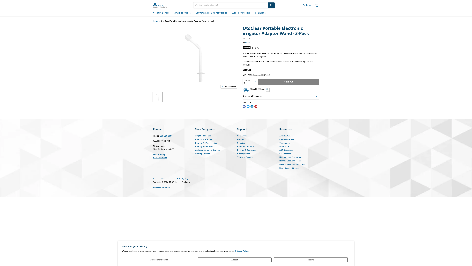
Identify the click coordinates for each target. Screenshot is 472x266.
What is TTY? (285, 146)
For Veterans (285, 154)
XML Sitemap (159, 154)
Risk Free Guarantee (246, 146)
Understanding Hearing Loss (292, 164)
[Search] (271, 5)
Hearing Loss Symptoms (290, 161)
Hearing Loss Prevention (290, 157)
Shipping (241, 143)
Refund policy (182, 179)
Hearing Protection (203, 139)
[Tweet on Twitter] (248, 106)
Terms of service (168, 179)
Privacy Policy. (242, 251)
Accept (234, 260)
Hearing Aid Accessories (206, 143)
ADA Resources (286, 150)
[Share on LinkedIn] (252, 106)
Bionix (247, 42)
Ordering (241, 139)
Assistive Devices (161, 13)
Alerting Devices (202, 154)
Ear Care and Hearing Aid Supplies (212, 13)
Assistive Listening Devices (207, 150)
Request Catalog (286, 139)
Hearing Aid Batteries (204, 146)
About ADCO (284, 136)
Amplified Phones (183, 13)
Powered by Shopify (162, 187)
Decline (311, 260)
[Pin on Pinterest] (255, 106)
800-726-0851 (166, 136)
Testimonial (284, 143)
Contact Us (260, 13)
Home (155, 21)
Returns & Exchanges (246, 150)
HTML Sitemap (160, 157)
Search (156, 179)
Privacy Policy (243, 154)
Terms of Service (245, 157)
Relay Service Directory (289, 168)
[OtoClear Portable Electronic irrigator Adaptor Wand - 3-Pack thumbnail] (157, 97)
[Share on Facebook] (244, 106)
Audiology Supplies (241, 13)
